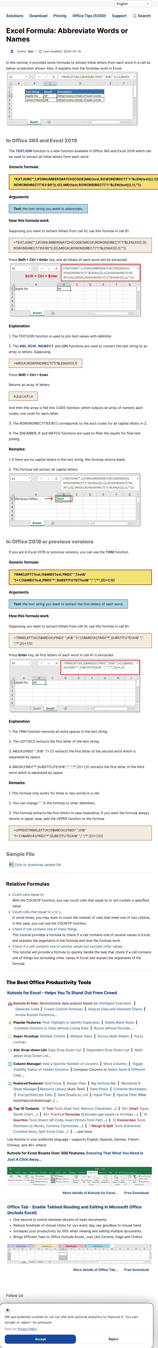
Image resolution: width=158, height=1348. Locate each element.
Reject (113, 1339)
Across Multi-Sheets (113, 1036)
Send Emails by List (73, 1095)
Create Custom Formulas (63, 1009)
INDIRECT (46, 346)
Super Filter (102, 1095)
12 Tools (52, 1108)
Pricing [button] (59, 16)
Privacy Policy (27, 1329)
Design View (76, 1083)
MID (23, 346)
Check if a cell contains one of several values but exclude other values (67, 946)
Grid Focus (53, 1083)
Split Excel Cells (51, 1131)
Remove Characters (96, 1108)
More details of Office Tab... (95, 1270)
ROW (32, 346)
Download (38, 16)
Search (144, 16)
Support (119, 16)
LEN (65, 346)
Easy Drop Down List (64, 1050)
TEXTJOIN (24, 151)
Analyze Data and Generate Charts (115, 1009)
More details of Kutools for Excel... (90, 1193)
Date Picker (99, 1089)
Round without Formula (112, 1028)
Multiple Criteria (52, 1036)
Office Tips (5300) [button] (89, 16)
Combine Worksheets (130, 1089)
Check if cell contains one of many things (44, 929)
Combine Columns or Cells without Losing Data (51, 1028)
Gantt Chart (24, 1114)
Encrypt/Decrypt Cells (35, 1095)
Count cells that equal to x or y (36, 912)
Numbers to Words (29, 1126)
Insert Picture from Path (83, 1120)
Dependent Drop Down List (108, 1050)
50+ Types (135, 1108)
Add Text (72, 1108)
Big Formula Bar (103, 1083)
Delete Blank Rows (119, 1022)
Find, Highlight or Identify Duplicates (71, 1022)
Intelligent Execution (115, 1003)
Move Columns (115, 1064)
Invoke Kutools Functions (34, 1015)
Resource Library (53, 1089)
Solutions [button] (14, 16)
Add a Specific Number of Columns (70, 1064)
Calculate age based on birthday (107, 1114)
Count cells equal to (28, 894)
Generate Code (27, 1009)
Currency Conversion (62, 1126)
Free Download (136, 1193)
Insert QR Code (51, 1120)
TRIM (110, 552)
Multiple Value (81, 1036)
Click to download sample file (38, 865)
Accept (40, 1339)
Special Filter (127, 1095)
